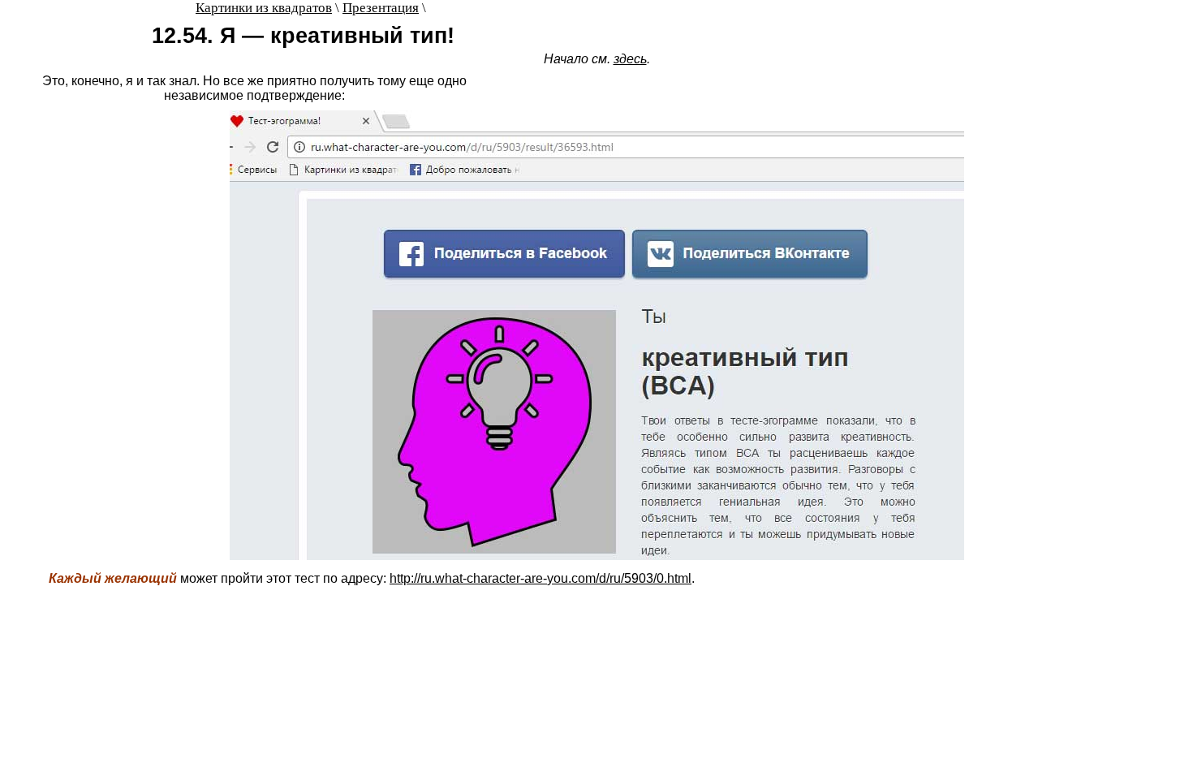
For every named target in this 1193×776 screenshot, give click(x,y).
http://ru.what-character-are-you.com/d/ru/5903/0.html (540, 578)
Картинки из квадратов (264, 7)
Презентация (380, 7)
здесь (630, 59)
